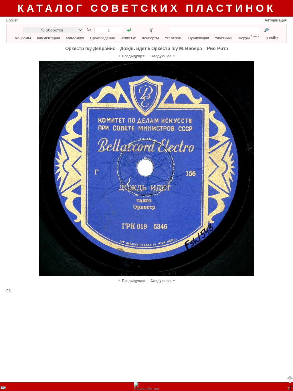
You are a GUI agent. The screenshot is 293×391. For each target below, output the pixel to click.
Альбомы (23, 38)
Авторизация (276, 20)
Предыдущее (133, 56)
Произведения (102, 38)
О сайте (272, 38)
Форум (244, 38)
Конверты (150, 38)
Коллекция (75, 38)
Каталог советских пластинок (146, 8)
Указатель (173, 38)
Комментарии (48, 38)
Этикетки (128, 38)
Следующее (161, 56)
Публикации (198, 38)
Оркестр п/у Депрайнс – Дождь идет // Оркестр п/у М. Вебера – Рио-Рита (146, 48)
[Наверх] (290, 379)
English (12, 20)
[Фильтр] (151, 30)
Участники (223, 38)
